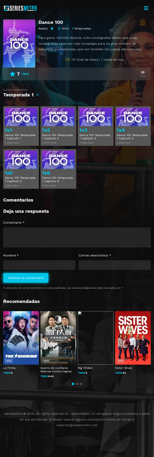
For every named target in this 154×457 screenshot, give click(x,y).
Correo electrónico (95, 255)
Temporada (18, 93)
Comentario (13, 222)
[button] (73, 384)
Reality (43, 28)
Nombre (11, 255)
